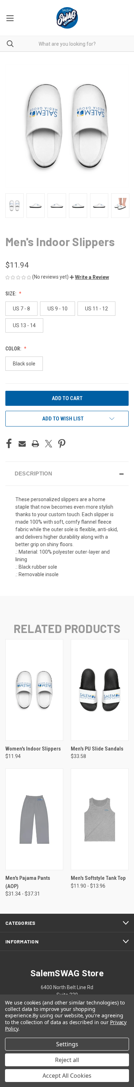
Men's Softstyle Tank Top (98, 878)
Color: (13, 348)
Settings (67, 1044)
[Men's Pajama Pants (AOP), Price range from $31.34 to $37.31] (34, 819)
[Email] (22, 444)
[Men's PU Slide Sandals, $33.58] (99, 689)
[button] (89, 277)
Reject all (67, 1060)
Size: (11, 293)
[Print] (35, 444)
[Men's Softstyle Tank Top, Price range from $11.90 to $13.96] (99, 819)
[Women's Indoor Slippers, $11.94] (34, 689)
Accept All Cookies (67, 1075)
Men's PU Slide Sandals (97, 749)
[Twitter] (48, 444)
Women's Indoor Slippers (33, 749)
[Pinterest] (61, 444)
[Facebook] (9, 444)
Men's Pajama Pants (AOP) (27, 882)
